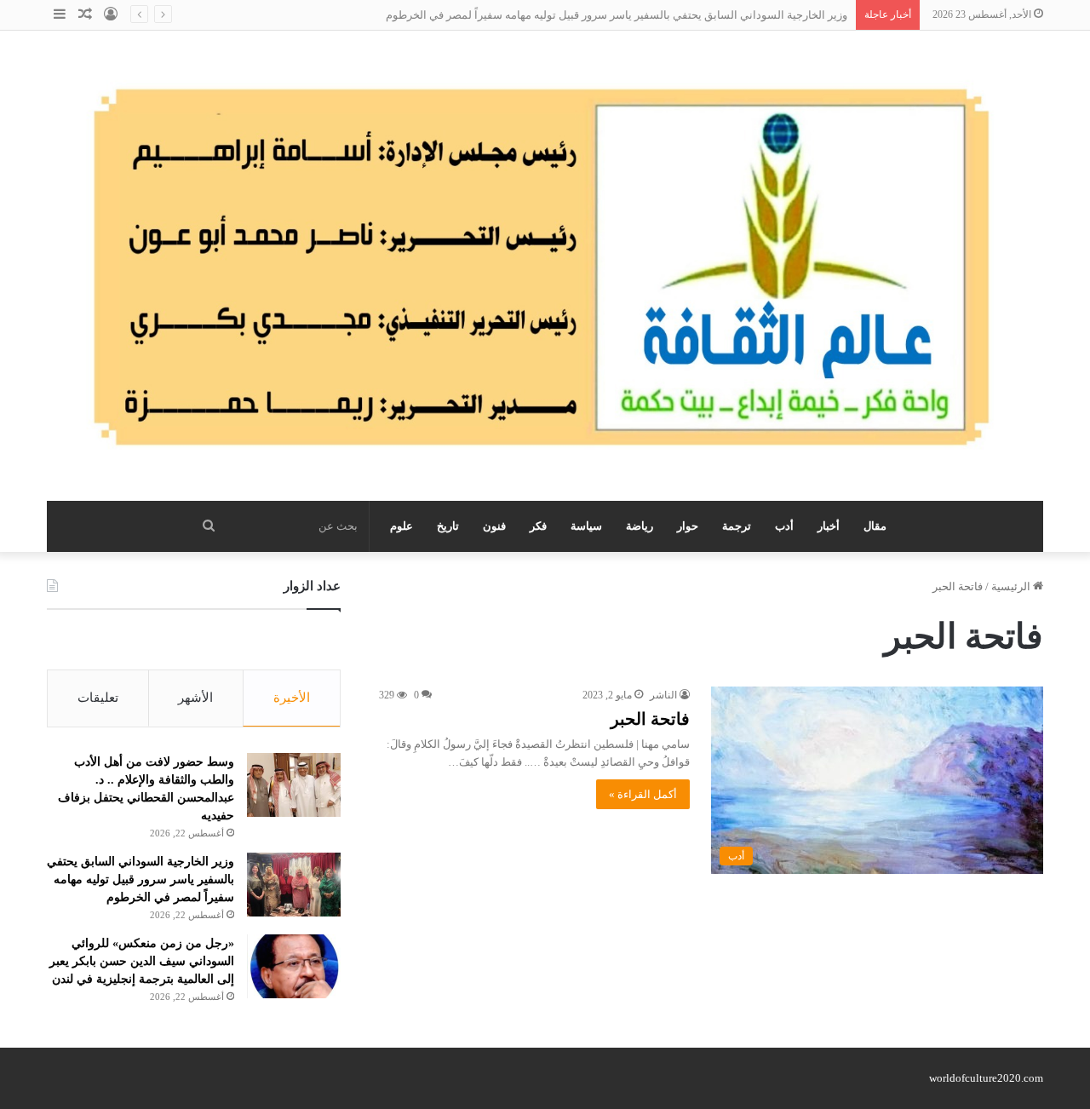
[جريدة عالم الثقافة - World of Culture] (545, 266)
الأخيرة (291, 697)
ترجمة (736, 526)
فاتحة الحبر (650, 719)
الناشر (663, 695)
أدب (784, 526)
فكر (538, 526)
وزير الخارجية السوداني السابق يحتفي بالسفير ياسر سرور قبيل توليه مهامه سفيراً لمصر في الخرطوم (616, 15)
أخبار (829, 526)
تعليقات (97, 697)
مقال (874, 526)
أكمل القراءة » (643, 794)
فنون (494, 526)
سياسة (586, 526)
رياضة (639, 526)
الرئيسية (1012, 586)
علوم (401, 526)
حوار (687, 526)
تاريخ (448, 526)
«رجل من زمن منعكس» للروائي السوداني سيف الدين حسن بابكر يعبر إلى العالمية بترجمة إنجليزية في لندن (141, 961)
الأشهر (195, 697)
